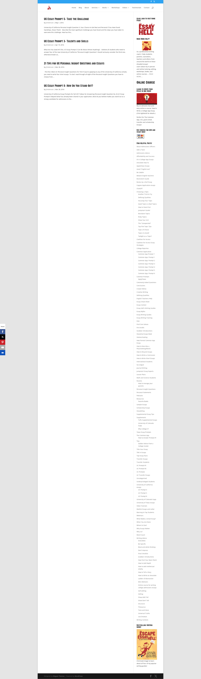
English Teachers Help (144, 299)
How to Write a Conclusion (146, 355)
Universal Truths (144, 613)
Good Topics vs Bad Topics (147, 204)
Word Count (141, 535)
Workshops (116, 8)
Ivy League (140, 365)
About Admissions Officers (146, 147)
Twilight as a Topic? (145, 236)
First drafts (140, 328)
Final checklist (143, 554)
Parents (139, 381)
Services (95, 8)
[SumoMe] (2, 352)
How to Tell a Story (144, 572)
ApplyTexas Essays (143, 166)
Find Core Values (142, 324)
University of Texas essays (146, 503)
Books (104, 8)
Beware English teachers (145, 176)
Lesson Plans (141, 374)
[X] (2, 337)
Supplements (141, 417)
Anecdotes (142, 541)
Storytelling (141, 411)
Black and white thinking (146, 547)
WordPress (79, 676)
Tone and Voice (143, 610)
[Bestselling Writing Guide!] (147, 644)
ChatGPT (140, 189)
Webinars (140, 516)
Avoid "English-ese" (143, 169)
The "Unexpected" (144, 223)
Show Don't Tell (143, 600)
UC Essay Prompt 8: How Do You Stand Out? (68, 85)
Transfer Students (143, 462)
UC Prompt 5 (142, 493)
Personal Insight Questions (146, 389)
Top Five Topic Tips (144, 226)
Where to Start (142, 525)
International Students (144, 362)
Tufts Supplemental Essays (147, 420)
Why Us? (139, 532)
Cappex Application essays (146, 185)
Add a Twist (141, 150)
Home (74, 8)
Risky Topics (142, 217)
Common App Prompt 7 (146, 254)
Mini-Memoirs (143, 582)
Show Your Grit (143, 220)
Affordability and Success (145, 156)
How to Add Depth (144, 563)
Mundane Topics (144, 214)
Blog (80, 8)
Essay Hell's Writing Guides (146, 308)
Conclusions (141, 286)
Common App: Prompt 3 (146, 264)
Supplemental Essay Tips (145, 414)
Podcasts (140, 396)
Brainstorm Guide (143, 179)
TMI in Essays (141, 452)
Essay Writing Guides (144, 315)
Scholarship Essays (143, 408)
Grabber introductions (146, 557)
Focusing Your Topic (145, 201)
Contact (146, 8)
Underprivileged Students (146, 482)
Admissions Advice (143, 153)
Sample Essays (142, 405)
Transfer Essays (142, 459)
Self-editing (142, 591)
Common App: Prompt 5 (146, 270)
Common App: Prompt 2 (146, 261)
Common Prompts (143, 277)
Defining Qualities (144, 197)
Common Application (144, 252)
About (87, 8)
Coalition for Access (143, 239)
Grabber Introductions (144, 331)
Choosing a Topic (143, 192)
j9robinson (50, 23)
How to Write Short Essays (146, 358)
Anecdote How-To (143, 163)
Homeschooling (142, 337)
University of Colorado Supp (146, 499)
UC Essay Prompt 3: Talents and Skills (66, 41)
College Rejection (143, 248)
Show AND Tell (143, 597)
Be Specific (142, 544)
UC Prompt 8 (142, 496)
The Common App (143, 435)
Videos (124, 8)
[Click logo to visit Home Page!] (147, 29)
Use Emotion (142, 617)
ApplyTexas (142, 279)
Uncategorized (142, 478)
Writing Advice (142, 538)
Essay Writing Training (144, 318)
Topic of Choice (143, 230)
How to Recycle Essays (144, 352)
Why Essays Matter (143, 528)
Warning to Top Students (145, 512)
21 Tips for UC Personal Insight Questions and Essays (74, 63)
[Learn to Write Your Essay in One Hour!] (147, 99)
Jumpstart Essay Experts (145, 371)
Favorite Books (143, 401)
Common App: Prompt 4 (146, 267)
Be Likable (140, 172)
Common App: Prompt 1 (146, 257)
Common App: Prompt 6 (146, 273)
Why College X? (143, 429)
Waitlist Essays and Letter (146, 509)
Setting (140, 594)
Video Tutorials (142, 506)
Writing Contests (142, 620)
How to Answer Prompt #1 (147, 438)
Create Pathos (141, 289)
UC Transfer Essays (143, 475)
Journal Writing (142, 368)
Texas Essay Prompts (144, 432)
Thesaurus (142, 607)
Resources (140, 399)
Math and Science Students (146, 378)
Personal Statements (144, 392)
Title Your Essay (142, 449)
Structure (141, 604)
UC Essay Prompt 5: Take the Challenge (66, 19)
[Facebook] (2, 331)
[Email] (2, 347)
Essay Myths (141, 311)
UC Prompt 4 (142, 490)
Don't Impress (143, 550)
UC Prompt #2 (141, 469)
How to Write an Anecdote (147, 575)
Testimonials (136, 8)
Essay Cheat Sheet (143, 302)
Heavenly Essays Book (144, 334)
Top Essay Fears (142, 456)
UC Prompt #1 (141, 465)
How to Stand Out (144, 207)
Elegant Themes (58, 676)
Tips (138, 441)
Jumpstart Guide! (144, 210)
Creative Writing (142, 292)
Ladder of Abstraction (145, 579)
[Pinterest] (2, 342)
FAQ (138, 321)
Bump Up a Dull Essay (144, 182)
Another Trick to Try (145, 194)
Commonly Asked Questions (146, 282)
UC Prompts (141, 472)
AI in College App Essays (145, 160)
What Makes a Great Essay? (146, 519)
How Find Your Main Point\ (147, 560)
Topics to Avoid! (143, 233)
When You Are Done (144, 522)
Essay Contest (141, 305)
